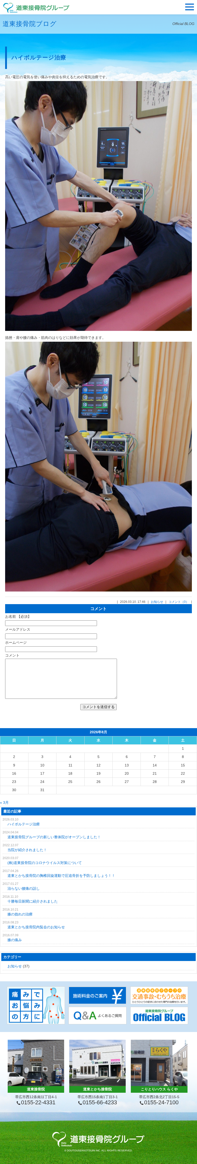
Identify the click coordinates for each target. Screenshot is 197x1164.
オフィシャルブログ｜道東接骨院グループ (36, 8)
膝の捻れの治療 (20, 914)
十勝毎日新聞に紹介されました (32, 901)
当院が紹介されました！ (27, 850)
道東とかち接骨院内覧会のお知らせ (36, 927)
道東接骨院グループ (98, 1139)
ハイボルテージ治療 (39, 57)
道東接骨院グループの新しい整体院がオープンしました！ (54, 837)
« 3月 (4, 802)
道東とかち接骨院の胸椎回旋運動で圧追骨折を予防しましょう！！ (61, 876)
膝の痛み (14, 940)
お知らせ (157, 602)
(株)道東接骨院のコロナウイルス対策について (44, 863)
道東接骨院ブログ (30, 23)
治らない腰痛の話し (23, 888)
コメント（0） (179, 602)
